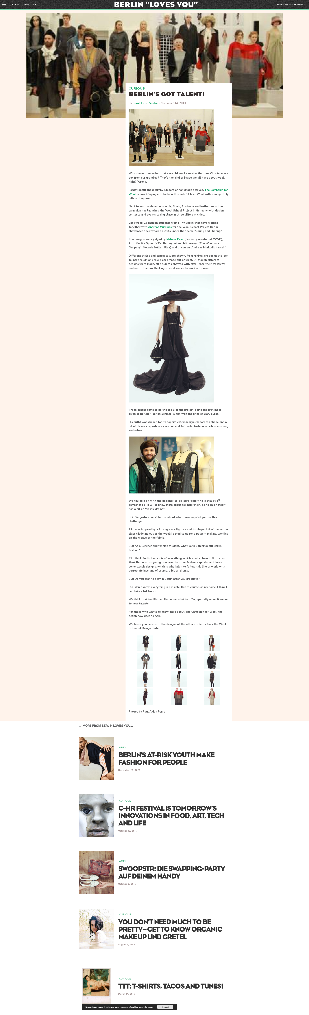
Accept (165, 1006)
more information (146, 1007)
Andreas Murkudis (160, 227)
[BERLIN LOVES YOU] (156, 4)
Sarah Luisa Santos (145, 103)
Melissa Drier (175, 239)
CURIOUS (137, 88)
